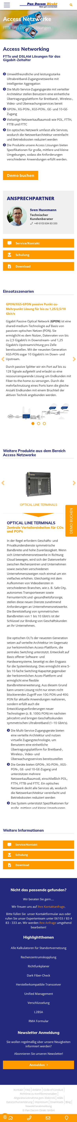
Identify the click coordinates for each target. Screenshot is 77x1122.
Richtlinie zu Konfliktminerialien (38, 1093)
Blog (68, 1102)
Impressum (41, 1102)
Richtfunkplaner (38, 966)
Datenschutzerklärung (19, 1102)
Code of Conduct (53, 1090)
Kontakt (18, 1090)
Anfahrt (36, 1090)
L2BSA (38, 1012)
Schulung (22, 255)
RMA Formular (39, 1021)
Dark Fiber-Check (38, 975)
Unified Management (38, 994)
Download (23, 266)
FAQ (27, 1090)
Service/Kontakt (27, 243)
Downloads (56, 1102)
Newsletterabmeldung (38, 1106)
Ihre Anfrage (47, 923)
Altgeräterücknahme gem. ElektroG (34, 1098)
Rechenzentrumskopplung (38, 957)
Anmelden (37, 1065)
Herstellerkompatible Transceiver (38, 984)
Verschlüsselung (39, 1003)
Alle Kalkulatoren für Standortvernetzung (38, 948)
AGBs (60, 1098)
